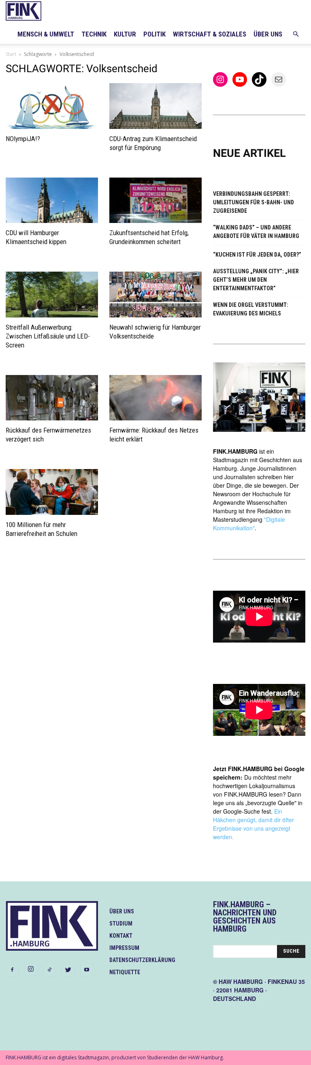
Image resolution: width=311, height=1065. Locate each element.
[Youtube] (86, 970)
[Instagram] (30, 969)
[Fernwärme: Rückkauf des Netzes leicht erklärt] (155, 398)
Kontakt (120, 935)
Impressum (124, 948)
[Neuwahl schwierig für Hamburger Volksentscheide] (155, 294)
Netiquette (124, 972)
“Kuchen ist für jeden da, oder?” (257, 254)
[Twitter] (68, 970)
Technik (94, 34)
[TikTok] (49, 970)
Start (11, 54)
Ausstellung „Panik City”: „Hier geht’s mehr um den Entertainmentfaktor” (256, 279)
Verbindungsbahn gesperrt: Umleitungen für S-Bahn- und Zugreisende (253, 202)
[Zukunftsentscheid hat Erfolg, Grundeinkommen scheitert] (155, 200)
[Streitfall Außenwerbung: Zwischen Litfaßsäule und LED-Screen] (52, 294)
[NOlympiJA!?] (52, 106)
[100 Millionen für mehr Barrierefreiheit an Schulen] (52, 492)
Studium (120, 923)
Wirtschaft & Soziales (209, 34)
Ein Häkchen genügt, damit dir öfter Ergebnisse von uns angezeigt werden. (253, 824)
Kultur (125, 34)
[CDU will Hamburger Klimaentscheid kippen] (52, 200)
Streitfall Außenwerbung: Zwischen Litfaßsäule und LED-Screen (48, 336)
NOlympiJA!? (23, 139)
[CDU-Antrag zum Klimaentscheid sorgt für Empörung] (155, 106)
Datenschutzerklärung (142, 960)
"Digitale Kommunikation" (249, 523)
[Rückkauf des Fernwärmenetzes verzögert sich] (52, 398)
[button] (295, 34)
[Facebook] (12, 970)
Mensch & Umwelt (45, 34)
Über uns (267, 34)
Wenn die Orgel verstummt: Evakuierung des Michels (250, 309)
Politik (154, 34)
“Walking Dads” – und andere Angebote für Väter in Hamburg (256, 231)
